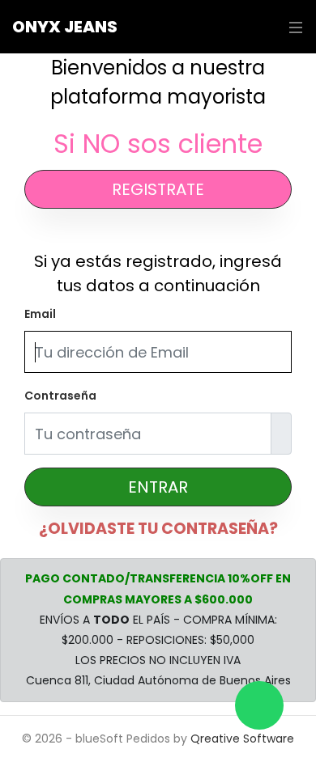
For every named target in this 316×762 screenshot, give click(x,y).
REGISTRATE (158, 189)
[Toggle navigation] (292, 27)
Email (40, 314)
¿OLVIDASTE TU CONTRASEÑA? (158, 529)
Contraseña (60, 395)
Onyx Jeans (64, 26)
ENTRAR (158, 487)
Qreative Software (242, 738)
